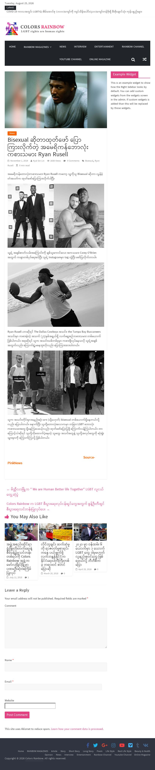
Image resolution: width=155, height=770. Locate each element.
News (63, 47)
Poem (99, 751)
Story (63, 751)
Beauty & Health (142, 751)
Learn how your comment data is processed (77, 729)
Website (9, 701)
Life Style (110, 751)
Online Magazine (100, 59)
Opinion (49, 755)
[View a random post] (144, 59)
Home (12, 47)
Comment (10, 606)
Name (9, 660)
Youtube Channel (71, 59)
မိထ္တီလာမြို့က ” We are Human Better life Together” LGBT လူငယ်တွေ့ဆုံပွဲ (55, 492)
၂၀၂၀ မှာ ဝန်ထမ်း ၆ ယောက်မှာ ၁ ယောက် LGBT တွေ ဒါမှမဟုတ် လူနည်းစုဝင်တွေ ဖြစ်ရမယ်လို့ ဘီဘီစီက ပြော (90, 555)
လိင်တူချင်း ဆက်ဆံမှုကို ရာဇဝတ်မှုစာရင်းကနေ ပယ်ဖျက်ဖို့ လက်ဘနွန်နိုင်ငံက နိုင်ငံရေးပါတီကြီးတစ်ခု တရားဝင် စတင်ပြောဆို (55, 557)
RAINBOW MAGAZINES (36, 47)
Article (54, 751)
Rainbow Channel (133, 47)
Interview (80, 47)
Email (9, 682)
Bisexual (89, 161)
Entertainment (104, 47)
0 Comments (73, 161)
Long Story (88, 751)
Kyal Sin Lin (38, 161)
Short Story (74, 751)
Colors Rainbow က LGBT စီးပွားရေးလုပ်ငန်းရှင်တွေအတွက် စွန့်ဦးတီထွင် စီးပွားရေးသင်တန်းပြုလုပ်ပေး (56, 506)
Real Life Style (124, 751)
